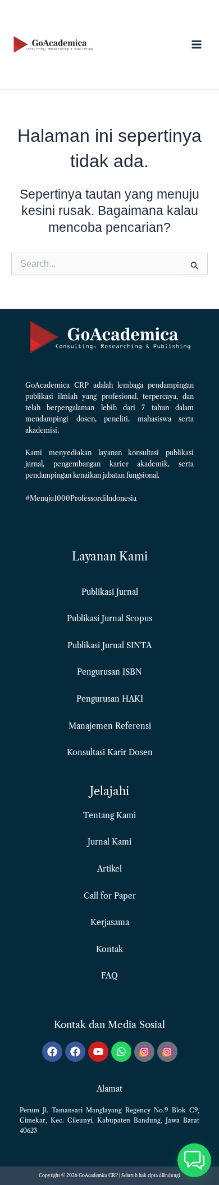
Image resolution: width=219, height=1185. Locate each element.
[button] (194, 1160)
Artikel (109, 869)
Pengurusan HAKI (109, 699)
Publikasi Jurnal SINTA (109, 645)
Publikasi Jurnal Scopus (109, 618)
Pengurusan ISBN (109, 672)
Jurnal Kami (109, 842)
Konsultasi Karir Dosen (110, 752)
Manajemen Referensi (110, 726)
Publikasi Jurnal (109, 592)
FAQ (109, 976)
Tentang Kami (109, 815)
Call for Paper (110, 896)
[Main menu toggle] (196, 44)
